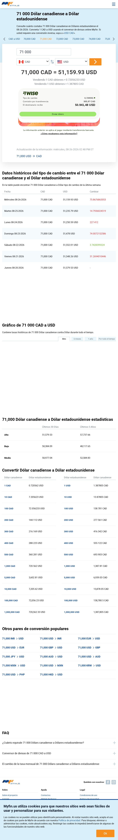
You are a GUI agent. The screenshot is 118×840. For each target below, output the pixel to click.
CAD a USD (14, 38)
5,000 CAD (9, 577)
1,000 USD (69, 566)
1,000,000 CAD (12, 612)
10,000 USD (70, 589)
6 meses (77, 338)
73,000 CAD (78, 38)
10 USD (68, 497)
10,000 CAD (10, 589)
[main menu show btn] (114, 4)
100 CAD (8, 508)
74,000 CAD (95, 38)
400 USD (68, 543)
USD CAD (69, 33)
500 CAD (8, 554)
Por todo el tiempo (107, 338)
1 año (90, 338)
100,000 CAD (11, 600)
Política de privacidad (69, 820)
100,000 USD (70, 600)
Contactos (45, 795)
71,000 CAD (46, 38)
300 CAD (8, 531)
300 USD (68, 531)
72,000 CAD (62, 38)
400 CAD (8, 543)
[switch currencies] (95, 61)
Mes (64, 338)
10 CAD (8, 497)
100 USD (68, 508)
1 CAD (7, 485)
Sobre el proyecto (10, 795)
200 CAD (8, 520)
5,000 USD (69, 577)
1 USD (67, 485)
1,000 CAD (9, 566)
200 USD (68, 520)
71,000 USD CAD (29, 156)
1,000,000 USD (71, 612)
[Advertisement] (59, 298)
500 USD (68, 554)
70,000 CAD (30, 38)
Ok (105, 833)
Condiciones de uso (88, 795)
